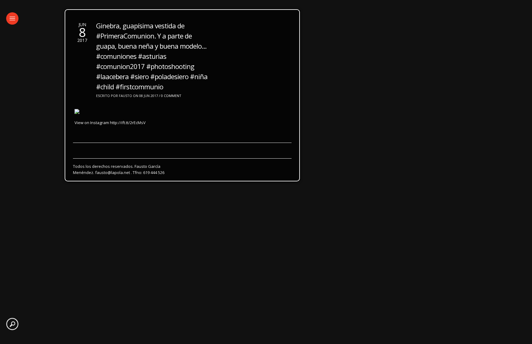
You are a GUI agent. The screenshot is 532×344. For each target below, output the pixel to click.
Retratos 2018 (92, 131)
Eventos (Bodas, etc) (182, 142)
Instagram (83, 153)
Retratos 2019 (52, 131)
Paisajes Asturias (72, 142)
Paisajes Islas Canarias (125, 142)
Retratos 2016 (170, 131)
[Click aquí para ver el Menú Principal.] (12, 18)
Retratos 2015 (210, 131)
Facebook (134, 153)
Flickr (110, 153)
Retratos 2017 (131, 131)
